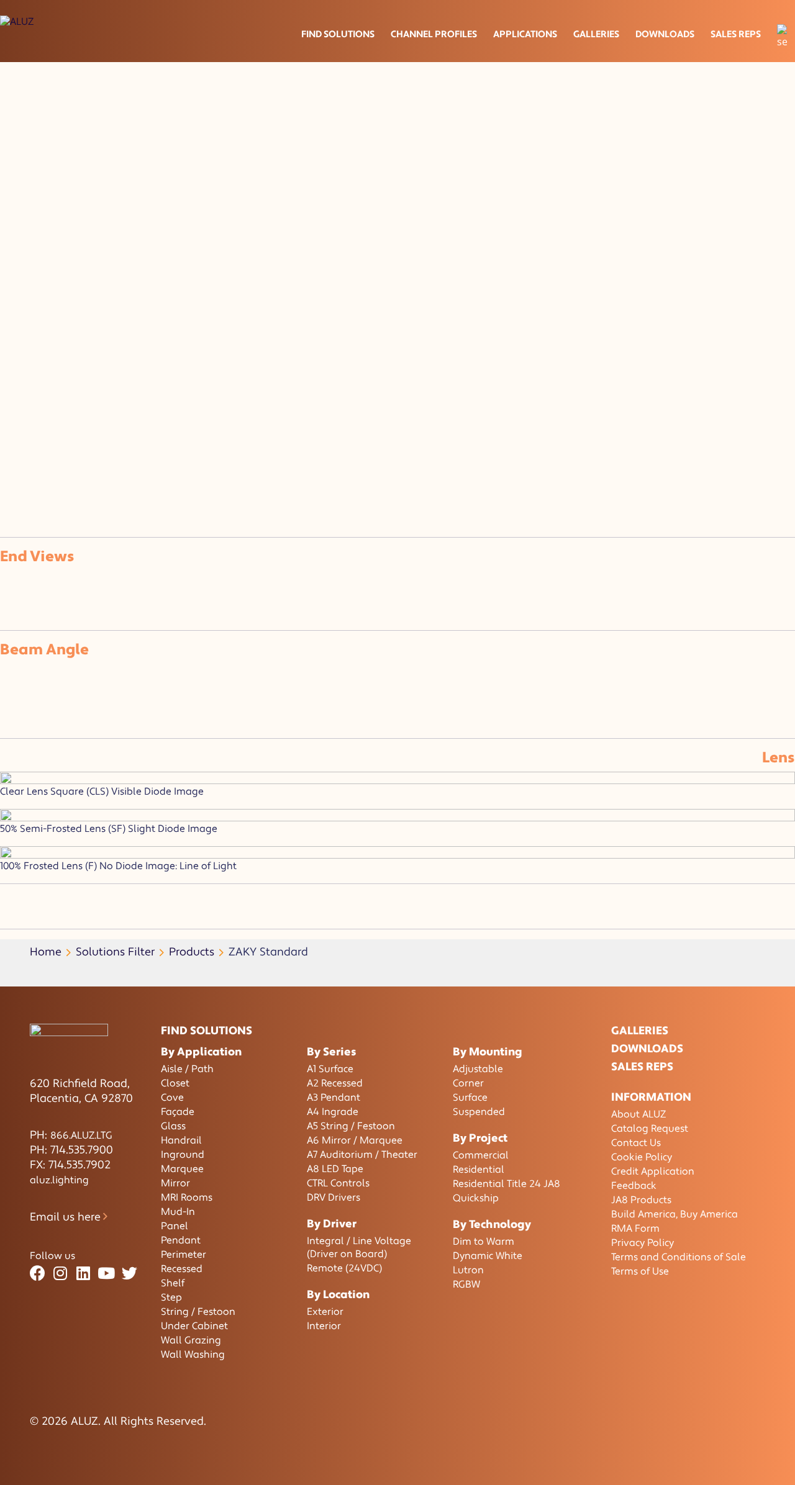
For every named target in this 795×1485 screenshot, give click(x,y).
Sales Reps (736, 34)
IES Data (216, 390)
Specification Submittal (126, 390)
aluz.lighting (59, 1180)
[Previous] (5, 470)
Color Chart (134, 405)
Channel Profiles (434, 34)
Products (191, 952)
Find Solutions (338, 34)
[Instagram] (60, 1273)
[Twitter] (129, 1273)
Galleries (596, 34)
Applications (525, 34)
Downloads (664, 34)
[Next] (17, 470)
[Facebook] (37, 1273)
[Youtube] (106, 1273)
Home (45, 952)
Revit (82, 405)
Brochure (34, 390)
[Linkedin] (83, 1273)
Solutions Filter (115, 952)
